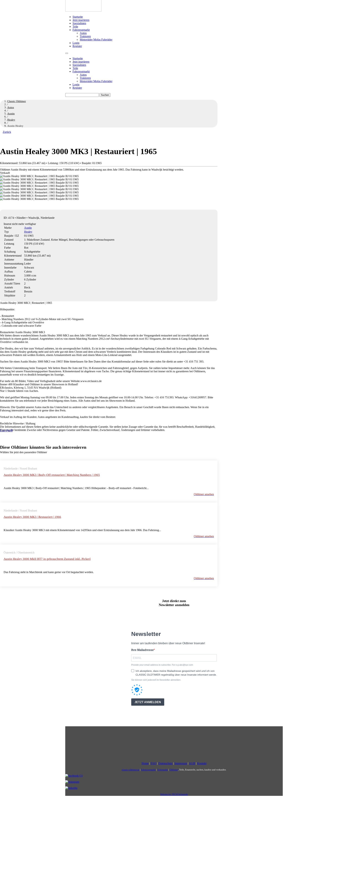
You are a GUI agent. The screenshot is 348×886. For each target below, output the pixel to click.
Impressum (181, 763)
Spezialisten (79, 23)
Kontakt (201, 763)
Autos (83, 33)
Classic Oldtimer (16, 101)
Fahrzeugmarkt (81, 29)
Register (77, 46)
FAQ (153, 763)
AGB (192, 763)
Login (75, 42)
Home (145, 763)
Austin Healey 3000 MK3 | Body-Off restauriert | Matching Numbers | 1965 (52, 475)
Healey (28, 231)
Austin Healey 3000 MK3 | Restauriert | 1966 (32, 517)
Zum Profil (6, 430)
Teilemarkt (162, 769)
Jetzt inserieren (80, 20)
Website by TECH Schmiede (174, 794)
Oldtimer (173, 769)
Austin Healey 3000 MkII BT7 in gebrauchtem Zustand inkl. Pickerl (47, 559)
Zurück (7, 131)
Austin (28, 227)
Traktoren (85, 36)
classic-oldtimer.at (130, 769)
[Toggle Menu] (66, 53)
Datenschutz (165, 763)
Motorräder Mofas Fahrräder (96, 39)
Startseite (77, 16)
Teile (75, 26)
